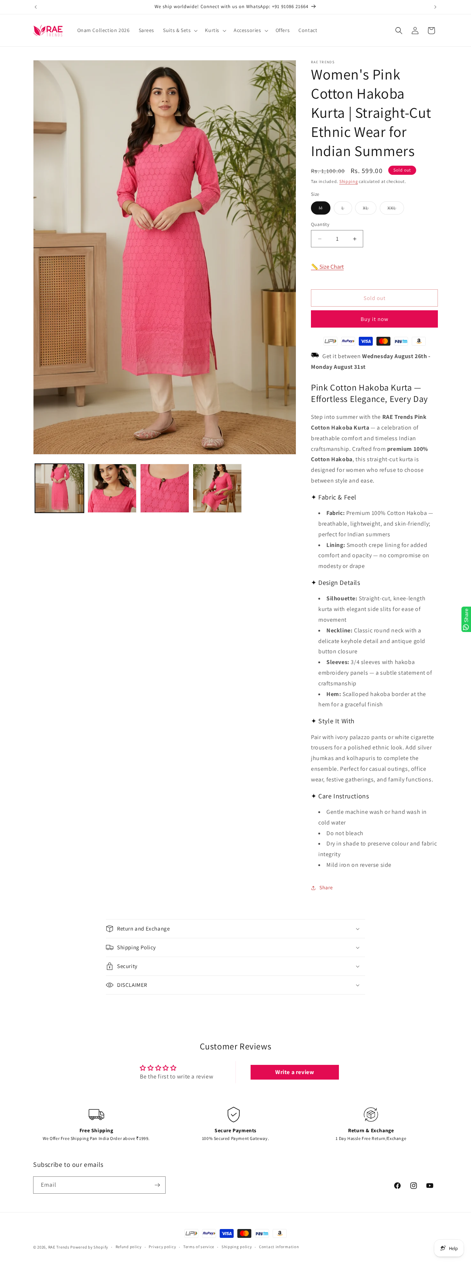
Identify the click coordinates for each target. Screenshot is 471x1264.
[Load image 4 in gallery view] (217, 488)
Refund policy (129, 1246)
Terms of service (198, 1246)
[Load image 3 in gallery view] (164, 488)
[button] (180, 30)
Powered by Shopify (89, 1247)
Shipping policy (237, 1246)
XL (369, 209)
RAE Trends (59, 1247)
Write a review (294, 1072)
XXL (395, 209)
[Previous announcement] (36, 7)
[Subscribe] (157, 1185)
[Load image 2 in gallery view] (112, 488)
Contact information (279, 1246)
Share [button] (326, 887)
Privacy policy (162, 1246)
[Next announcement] (435, 7)
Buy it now (375, 318)
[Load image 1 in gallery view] (59, 488)
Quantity (320, 224)
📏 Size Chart (327, 267)
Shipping (348, 181)
